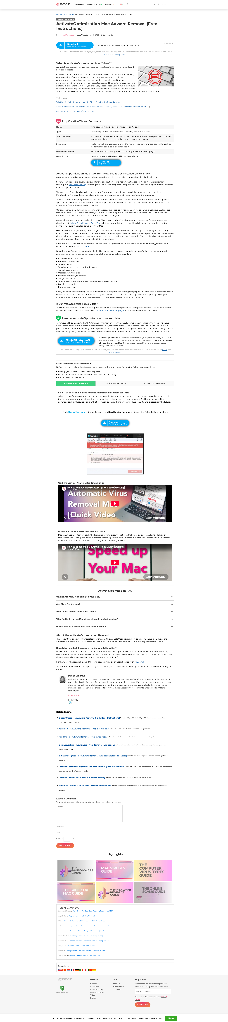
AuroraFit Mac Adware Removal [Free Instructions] (84, 729)
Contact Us (117, 989)
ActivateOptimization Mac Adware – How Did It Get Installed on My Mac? (86, 107)
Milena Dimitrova (66, 35)
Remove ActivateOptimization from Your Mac (75, 111)
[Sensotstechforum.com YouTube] (161, 4)
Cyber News (79, 4)
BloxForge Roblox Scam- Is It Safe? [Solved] (86, 936)
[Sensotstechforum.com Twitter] (155, 4)
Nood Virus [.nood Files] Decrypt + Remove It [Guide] (85, 931)
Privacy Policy (120, 54)
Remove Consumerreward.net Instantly (84, 956)
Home (59, 14)
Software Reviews (97, 992)
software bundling (77, 185)
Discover (94, 979)
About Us (116, 983)
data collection (83, 246)
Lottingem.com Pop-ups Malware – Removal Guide (85, 951)
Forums (93, 998)
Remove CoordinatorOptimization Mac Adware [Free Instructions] (91, 767)
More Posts (73, 695)
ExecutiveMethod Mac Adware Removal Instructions (85, 786)
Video (92, 995)
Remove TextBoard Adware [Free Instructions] (82, 777)
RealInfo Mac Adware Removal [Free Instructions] (83, 737)
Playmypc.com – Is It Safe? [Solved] (82, 916)
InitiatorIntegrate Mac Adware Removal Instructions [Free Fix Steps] (93, 756)
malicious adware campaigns (111, 310)
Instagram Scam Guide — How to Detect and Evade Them (89, 926)
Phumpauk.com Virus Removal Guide (81, 946)
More (115, 979)
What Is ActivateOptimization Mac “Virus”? (74, 102)
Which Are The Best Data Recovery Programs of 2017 (93, 911)
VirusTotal (139, 662)
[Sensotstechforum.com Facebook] (158, 4)
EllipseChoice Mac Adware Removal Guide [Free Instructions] (89, 718)
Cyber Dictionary (96, 989)
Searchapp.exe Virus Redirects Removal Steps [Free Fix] (88, 941)
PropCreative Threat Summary (108, 102)
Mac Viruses (69, 14)
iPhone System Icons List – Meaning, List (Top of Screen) (85, 921)
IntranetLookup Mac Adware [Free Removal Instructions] (87, 745)
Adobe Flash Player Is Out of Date (86, 223)
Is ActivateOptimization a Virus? (134, 107)
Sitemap (93, 983)
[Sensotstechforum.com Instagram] (165, 4)
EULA (106, 54)
